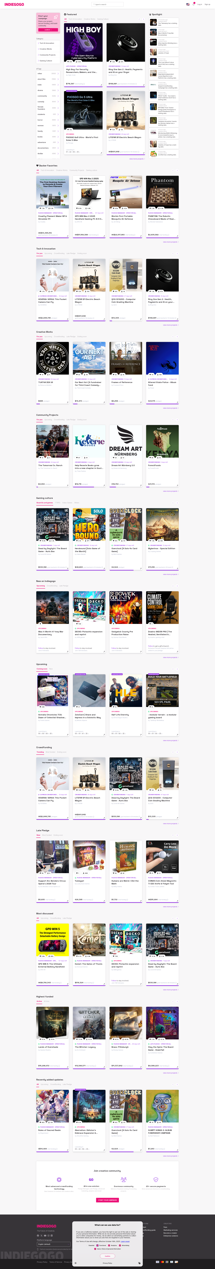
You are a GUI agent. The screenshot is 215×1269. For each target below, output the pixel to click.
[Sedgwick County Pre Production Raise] (126, 607)
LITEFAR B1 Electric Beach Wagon (125, 137)
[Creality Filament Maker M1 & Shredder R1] (52, 192)
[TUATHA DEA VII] (52, 358)
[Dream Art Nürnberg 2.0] (126, 441)
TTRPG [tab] (57, 503)
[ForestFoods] (162, 441)
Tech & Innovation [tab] (75, 19)
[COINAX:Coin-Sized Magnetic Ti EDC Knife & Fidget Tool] (162, 857)
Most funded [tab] (50, 752)
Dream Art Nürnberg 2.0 (123, 465)
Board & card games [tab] (45, 503)
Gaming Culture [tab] (103, 19)
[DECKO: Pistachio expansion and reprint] (89, 607)
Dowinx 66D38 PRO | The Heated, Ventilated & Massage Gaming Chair (160, 634)
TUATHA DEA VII (45, 382)
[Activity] (193, 4)
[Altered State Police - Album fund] (162, 358)
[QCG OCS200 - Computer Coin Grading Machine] (126, 275)
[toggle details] (102, 86)
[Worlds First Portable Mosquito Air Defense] (126, 192)
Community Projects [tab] (77, 170)
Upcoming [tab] (48, 253)
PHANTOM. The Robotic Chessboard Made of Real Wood (161, 219)
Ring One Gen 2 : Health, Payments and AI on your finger (160, 302)
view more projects (136, 159)
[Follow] (40, 624)
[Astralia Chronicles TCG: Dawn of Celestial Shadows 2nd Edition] (52, 690)
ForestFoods (154, 465)
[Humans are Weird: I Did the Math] (126, 857)
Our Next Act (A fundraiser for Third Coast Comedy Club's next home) (88, 385)
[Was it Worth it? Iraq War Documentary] (52, 607)
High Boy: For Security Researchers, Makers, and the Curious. (80, 72)
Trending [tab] (40, 752)
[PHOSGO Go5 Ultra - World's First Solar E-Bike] (83, 110)
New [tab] (51, 669)
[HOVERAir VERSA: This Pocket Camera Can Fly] (52, 275)
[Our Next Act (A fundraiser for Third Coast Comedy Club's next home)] (89, 358)
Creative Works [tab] (89, 19)
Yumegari (79, 881)
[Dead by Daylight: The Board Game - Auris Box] (52, 524)
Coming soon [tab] (42, 669)
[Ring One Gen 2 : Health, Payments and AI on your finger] (126, 42)
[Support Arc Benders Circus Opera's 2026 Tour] (52, 857)
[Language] (188, 4)
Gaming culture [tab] (91, 170)
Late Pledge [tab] (71, 253)
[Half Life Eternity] (126, 690)
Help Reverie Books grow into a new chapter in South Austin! (89, 468)
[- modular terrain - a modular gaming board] (162, 690)
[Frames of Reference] (126, 358)
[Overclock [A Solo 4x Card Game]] (126, 524)
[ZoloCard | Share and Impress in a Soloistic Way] (89, 690)
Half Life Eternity (120, 714)
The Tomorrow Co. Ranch (50, 465)
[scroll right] (143, 19)
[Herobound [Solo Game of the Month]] (89, 524)
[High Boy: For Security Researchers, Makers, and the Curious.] (83, 42)
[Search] (94, 4)
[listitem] (48, 73)
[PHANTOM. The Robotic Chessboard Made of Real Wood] (162, 192)
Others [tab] (76, 503)
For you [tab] (39, 253)
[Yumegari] (89, 857)
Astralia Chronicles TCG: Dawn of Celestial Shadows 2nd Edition (52, 717)
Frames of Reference (122, 382)
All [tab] (65, 19)
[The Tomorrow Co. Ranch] (52, 441)
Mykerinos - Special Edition (161, 548)
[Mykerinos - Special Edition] (162, 524)
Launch (47, 30)
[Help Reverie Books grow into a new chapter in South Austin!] (89, 441)
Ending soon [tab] (82, 253)
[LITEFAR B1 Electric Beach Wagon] (126, 110)
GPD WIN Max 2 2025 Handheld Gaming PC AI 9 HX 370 (88, 219)
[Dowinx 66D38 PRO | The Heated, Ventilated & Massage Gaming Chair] (162, 607)
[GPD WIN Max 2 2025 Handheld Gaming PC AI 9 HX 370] (89, 192)
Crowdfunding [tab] (59, 253)
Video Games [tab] (67, 503)
